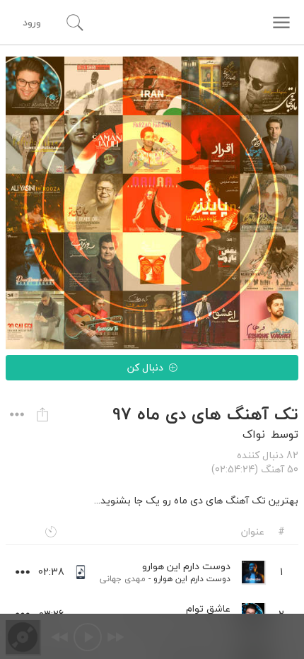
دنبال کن (145, 367)
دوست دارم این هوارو (191, 578)
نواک (253, 434)
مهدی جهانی (123, 578)
